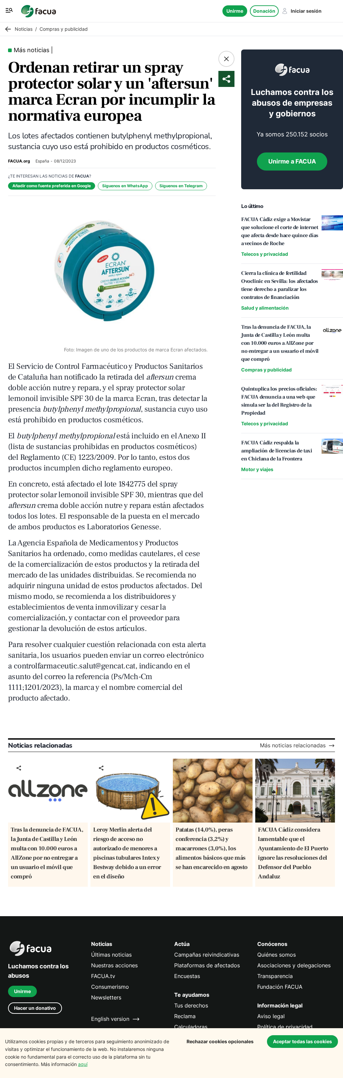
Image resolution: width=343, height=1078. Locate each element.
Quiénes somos (276, 955)
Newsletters (106, 997)
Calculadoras (190, 1027)
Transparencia (275, 976)
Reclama (185, 1016)
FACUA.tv (103, 976)
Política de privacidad (285, 1027)
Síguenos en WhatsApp (125, 185)
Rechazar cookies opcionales (220, 1041)
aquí (82, 1064)
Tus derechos (191, 1005)
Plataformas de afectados (207, 965)
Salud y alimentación (265, 308)
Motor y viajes (257, 469)
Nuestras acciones (114, 965)
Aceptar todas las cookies (302, 1041)
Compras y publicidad (266, 369)
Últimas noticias (111, 955)
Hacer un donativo (35, 1008)
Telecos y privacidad (264, 254)
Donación (264, 11)
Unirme (234, 11)
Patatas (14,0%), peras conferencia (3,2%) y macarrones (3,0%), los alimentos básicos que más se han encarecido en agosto (212, 848)
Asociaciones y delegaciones (294, 965)
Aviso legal (271, 1016)
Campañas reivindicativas (206, 955)
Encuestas (187, 976)
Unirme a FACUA (292, 161)
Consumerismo (110, 987)
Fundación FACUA (279, 987)
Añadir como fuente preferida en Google (51, 185)
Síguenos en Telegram (181, 185)
